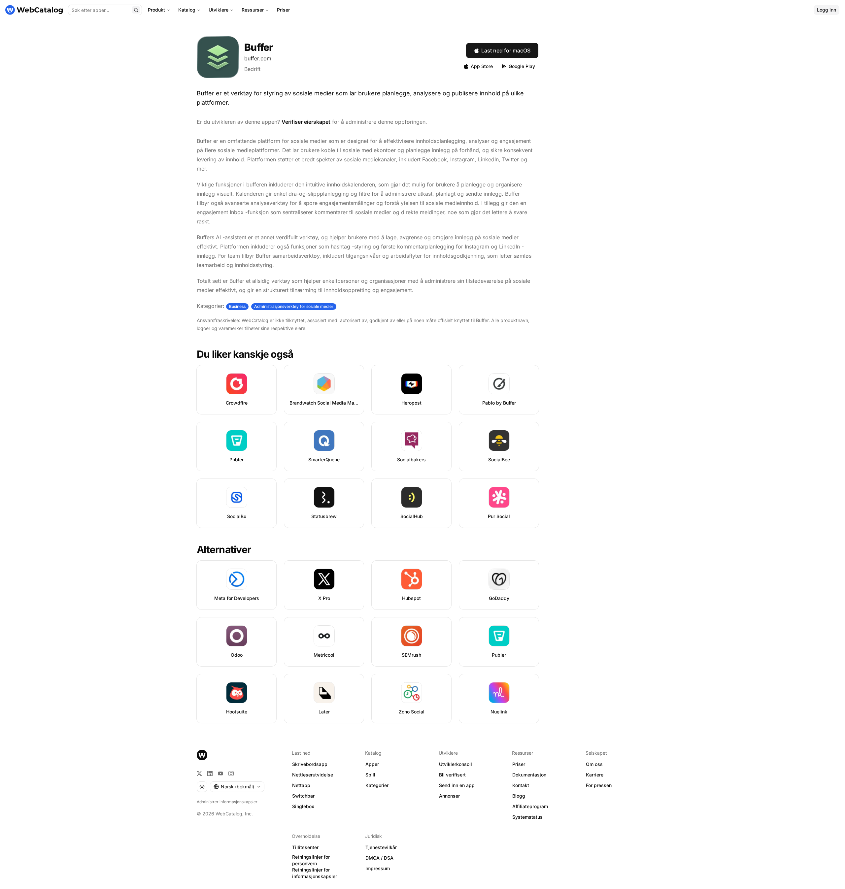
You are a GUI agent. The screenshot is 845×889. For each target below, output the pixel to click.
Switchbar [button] (303, 796)
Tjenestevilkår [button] (381, 847)
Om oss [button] (594, 764)
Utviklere (218, 10)
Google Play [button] (522, 66)
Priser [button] (518, 764)
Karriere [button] (594, 774)
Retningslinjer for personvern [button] (311, 860)
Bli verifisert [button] (452, 774)
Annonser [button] (449, 796)
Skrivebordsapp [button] (309, 764)
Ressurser (253, 10)
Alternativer (224, 549)
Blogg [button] (518, 796)
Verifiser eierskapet (306, 121)
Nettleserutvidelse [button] (312, 774)
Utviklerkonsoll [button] (455, 764)
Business (237, 306)
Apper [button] (372, 764)
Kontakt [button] (520, 785)
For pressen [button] (599, 785)
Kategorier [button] (377, 785)
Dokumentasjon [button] (529, 774)
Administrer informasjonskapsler (227, 801)
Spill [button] (370, 774)
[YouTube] (220, 773)
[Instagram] (231, 773)
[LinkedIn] (210, 773)
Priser (283, 10)
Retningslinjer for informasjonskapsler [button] (314, 873)
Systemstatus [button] (527, 817)
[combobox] (237, 786)
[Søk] (136, 10)
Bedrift (252, 69)
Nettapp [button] (301, 785)
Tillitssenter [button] (305, 847)
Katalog (186, 10)
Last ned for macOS (505, 50)
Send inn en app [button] (457, 785)
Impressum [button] (377, 868)
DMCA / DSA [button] (379, 858)
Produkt (156, 10)
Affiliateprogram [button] (530, 806)
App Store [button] (482, 66)
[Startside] (34, 10)
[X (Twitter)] (199, 773)
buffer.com (257, 58)
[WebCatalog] (202, 755)
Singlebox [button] (303, 806)
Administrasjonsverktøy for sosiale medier (293, 306)
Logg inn (826, 10)
